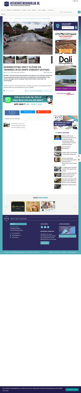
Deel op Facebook (12, 113)
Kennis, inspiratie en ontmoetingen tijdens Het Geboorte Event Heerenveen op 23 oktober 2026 (69, 161)
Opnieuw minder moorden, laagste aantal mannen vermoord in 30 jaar (69, 174)
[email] (79, 160)
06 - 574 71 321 (34, 104)
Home (6, 18)
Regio (29, 10)
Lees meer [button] (5, 390)
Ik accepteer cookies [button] (72, 389)
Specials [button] (34, 10)
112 (4, 10)
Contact (3, 14)
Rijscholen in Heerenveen (69, 184)
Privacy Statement (71, 252)
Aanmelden (45, 243)
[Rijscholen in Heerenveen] (57, 186)
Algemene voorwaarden (54, 252)
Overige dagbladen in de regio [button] (67, 236)
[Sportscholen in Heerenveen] (57, 148)
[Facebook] (42, 227)
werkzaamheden (9, 90)
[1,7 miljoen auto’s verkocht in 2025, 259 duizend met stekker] (57, 169)
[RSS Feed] (48, 227)
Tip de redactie (44, 112)
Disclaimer (63, 252)
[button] (4, 59)
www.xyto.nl (15, 237)
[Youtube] (45, 227)
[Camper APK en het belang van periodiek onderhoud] (57, 154)
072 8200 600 (16, 233)
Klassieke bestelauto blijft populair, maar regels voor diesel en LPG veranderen (69, 180)
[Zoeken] (79, 12)
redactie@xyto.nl (16, 235)
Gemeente (24, 10)
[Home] (2, 10)
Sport (39, 10)
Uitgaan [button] (44, 10)
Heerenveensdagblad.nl (25, 3)
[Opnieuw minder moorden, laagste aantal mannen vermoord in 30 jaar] (57, 174)
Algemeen (9, 10)
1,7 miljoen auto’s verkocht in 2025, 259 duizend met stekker (69, 169)
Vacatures (50, 10)
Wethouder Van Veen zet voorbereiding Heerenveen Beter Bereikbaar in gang (18, 125)
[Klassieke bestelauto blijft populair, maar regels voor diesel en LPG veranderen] (57, 180)
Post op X (29, 112)
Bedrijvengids (16, 10)
